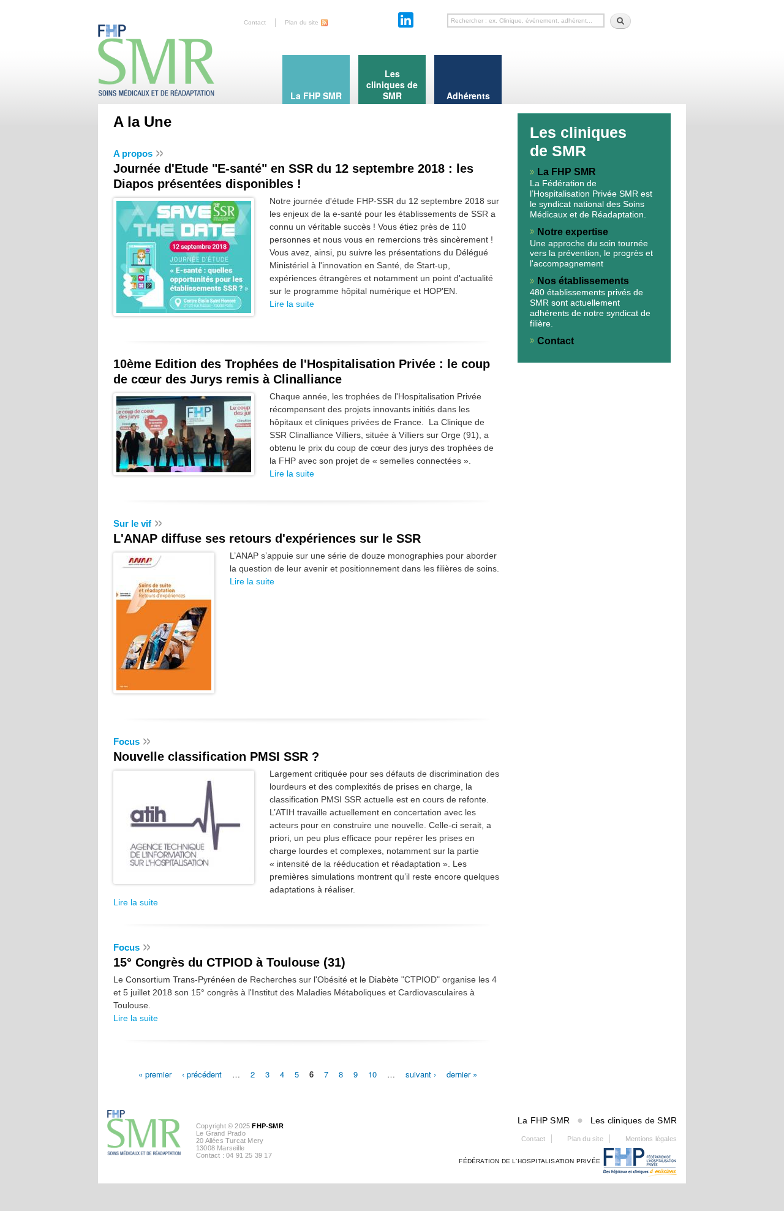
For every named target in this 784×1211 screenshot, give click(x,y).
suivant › (420, 1073)
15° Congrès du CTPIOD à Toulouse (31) (229, 962)
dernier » (462, 1073)
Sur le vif (132, 523)
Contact (255, 22)
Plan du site (301, 22)
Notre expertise (572, 232)
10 (372, 1073)
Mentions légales (651, 1138)
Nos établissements (583, 281)
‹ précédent (202, 1073)
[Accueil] (156, 49)
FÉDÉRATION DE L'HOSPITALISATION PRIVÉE (529, 1161)
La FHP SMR (566, 172)
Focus (126, 741)
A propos (133, 153)
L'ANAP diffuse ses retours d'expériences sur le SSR (267, 538)
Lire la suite (292, 304)
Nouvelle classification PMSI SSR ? (216, 756)
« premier (155, 1073)
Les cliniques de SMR (633, 1120)
